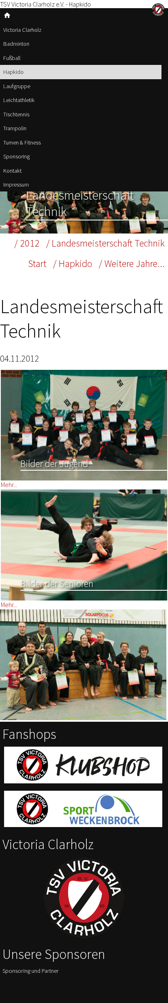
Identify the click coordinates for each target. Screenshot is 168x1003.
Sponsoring (16, 156)
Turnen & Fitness (22, 142)
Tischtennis (16, 114)
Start (37, 263)
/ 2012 (27, 243)
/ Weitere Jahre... (132, 263)
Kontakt (12, 170)
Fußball (11, 58)
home (7, 15)
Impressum (16, 184)
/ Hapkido (72, 263)
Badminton (16, 43)
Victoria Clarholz (22, 29)
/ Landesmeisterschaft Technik (105, 243)
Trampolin (15, 128)
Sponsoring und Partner (30, 970)
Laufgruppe (16, 86)
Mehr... (9, 484)
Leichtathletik (19, 100)
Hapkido (13, 72)
